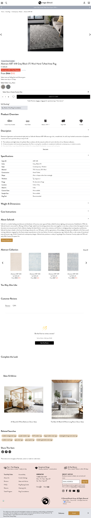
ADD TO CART (53, 97)
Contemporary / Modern (17, 12)
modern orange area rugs (9, 436)
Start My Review (44, 343)
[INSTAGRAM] (63, 491)
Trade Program (8, 491)
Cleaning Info (22, 488)
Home (2, 12)
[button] (89, 3)
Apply (38, 101)
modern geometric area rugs (44, 440)
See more (45, 149)
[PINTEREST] (70, 491)
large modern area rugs (50, 436)
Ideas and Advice (23, 481)
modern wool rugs (7, 440)
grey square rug (30, 440)
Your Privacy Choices (67, 503)
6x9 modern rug (36, 436)
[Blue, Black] (8, 87)
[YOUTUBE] (74, 491)
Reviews (6, 481)
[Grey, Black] (3, 87)
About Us (6, 478)
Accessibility (22, 474)
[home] (45, 4)
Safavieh (5, 67)
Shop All (85, 250)
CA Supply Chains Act (82, 500)
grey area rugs (19, 440)
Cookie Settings (23, 478)
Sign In (43, 101)
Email (45, 487)
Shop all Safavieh (7, 240)
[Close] (88, 513)
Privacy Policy (74, 487)
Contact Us (40, 474)
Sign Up (85, 482)
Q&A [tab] (14, 305)
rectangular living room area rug (68, 436)
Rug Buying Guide (24, 485)
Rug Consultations (24, 491)
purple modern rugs (24, 436)
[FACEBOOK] (66, 491)
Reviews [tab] (7, 305)
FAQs (5, 485)
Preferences (61, 513)
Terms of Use (82, 487)
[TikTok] (78, 491)
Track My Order (8, 474)
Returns (6, 488)
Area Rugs (8, 12)
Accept (74, 513)
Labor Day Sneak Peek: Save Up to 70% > (45, 7)
